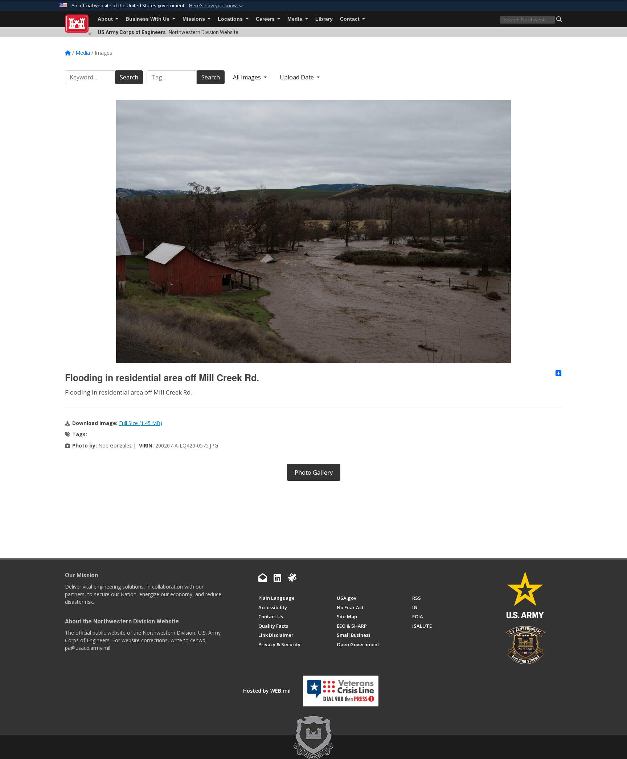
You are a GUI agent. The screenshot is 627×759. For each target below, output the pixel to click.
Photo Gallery (314, 472)
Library (324, 19)
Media (295, 19)
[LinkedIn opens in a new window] (277, 577)
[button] (216, 5)
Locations (231, 19)
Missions (194, 19)
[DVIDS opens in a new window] (292, 577)
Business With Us (148, 19)
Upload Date (297, 77)
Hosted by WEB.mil (267, 690)
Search (129, 77)
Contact (350, 19)
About (106, 19)
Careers (266, 19)
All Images (247, 77)
